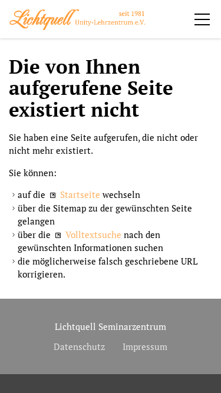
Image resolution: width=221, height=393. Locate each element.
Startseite (80, 194)
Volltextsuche (93, 234)
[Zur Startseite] (77, 19)
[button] (202, 19)
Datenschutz (79, 346)
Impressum (145, 346)
